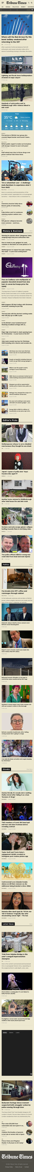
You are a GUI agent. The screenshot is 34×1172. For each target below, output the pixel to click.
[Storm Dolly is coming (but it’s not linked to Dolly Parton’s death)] (17, 981)
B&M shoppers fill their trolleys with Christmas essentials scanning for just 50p (17, 305)
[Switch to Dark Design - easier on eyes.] (29, 2)
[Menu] (3, 3)
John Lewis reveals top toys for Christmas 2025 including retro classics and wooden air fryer (16, 343)
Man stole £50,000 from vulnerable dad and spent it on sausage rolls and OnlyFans (12, 1126)
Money (23, 6)
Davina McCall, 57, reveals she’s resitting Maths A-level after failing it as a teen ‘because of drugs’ (16, 795)
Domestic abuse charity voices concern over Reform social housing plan (16, 623)
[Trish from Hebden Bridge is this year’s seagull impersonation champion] (17, 942)
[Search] (31, 3)
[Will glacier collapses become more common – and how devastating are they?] (29, 221)
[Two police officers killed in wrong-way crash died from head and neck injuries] (17, 544)
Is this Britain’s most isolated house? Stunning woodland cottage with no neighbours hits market (14, 324)
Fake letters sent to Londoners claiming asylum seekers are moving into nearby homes (12, 214)
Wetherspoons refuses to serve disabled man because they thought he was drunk (16, 445)
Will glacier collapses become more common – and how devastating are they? (11, 223)
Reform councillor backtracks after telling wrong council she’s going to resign (15, 733)
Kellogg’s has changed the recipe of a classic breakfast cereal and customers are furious (20, 394)
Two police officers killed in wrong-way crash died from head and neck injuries (16, 556)
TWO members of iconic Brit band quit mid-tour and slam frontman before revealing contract (16, 825)
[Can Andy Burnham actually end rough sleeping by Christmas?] (17, 748)
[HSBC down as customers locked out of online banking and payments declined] (5, 378)
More (31, 231)
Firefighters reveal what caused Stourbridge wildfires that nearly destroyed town (16, 1019)
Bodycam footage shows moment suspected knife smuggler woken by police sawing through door (16, 1105)
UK (2, 6)
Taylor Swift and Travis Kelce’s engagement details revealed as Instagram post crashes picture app (15, 854)
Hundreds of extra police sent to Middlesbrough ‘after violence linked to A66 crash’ (15, 105)
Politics (16, 6)
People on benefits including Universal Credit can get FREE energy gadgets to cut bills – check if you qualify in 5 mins (20, 361)
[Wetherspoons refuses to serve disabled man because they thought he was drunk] (17, 433)
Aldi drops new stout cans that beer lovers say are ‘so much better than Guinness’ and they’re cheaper (19, 352)
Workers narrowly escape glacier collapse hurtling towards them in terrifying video (17, 528)
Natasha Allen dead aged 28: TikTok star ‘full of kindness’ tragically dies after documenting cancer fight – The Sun (16, 914)
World (8, 6)
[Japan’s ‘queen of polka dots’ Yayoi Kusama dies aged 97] (17, 461)
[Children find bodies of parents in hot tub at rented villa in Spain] (29, 1132)
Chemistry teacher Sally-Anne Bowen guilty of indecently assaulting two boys (11, 206)
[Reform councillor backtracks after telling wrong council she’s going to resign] (17, 721)
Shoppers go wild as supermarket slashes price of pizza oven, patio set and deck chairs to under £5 (20, 386)
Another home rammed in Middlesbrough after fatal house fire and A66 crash (17, 500)
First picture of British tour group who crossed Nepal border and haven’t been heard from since (15, 137)
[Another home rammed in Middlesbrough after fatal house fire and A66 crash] (17, 488)
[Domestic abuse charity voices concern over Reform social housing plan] (17, 612)
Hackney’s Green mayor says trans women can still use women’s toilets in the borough (16, 705)
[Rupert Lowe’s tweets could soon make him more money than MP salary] (17, 639)
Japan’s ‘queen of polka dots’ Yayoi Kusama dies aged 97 (15, 473)
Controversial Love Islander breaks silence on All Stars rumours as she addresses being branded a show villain (16, 884)
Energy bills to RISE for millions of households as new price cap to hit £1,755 (19, 411)
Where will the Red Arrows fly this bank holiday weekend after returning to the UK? (16, 39)
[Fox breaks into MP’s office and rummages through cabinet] (17, 579)
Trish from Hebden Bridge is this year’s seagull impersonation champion (15, 956)
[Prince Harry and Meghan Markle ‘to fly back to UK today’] (29, 1141)
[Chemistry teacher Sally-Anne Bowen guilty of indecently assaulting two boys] (29, 204)
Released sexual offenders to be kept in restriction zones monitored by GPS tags (14, 678)
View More (29, 769)
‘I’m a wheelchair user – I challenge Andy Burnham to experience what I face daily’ (16, 185)
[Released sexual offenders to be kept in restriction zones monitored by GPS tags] (17, 667)
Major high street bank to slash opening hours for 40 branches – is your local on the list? (17, 333)
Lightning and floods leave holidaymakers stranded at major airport (16, 76)
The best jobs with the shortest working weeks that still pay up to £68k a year (17, 314)
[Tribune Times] (16, 2)
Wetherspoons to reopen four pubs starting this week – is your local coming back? (16, 250)
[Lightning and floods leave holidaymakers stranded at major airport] (17, 65)
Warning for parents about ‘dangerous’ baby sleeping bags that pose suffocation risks (16, 236)
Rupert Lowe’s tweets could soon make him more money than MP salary (15, 650)
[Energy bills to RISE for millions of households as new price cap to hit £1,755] (5, 411)
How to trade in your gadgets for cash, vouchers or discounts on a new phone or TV (16, 243)
